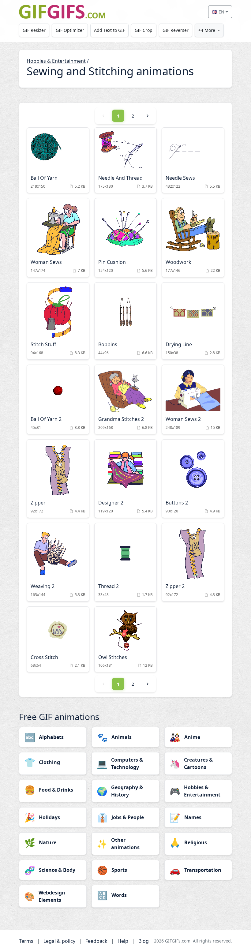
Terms (26, 941)
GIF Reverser (176, 30)
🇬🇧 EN (218, 12)
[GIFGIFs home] (62, 12)
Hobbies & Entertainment (56, 61)
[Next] (147, 116)
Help (123, 941)
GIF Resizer (34, 30)
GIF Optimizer (70, 30)
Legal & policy (59, 941)
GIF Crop (143, 30)
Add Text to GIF (109, 30)
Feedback (96, 941)
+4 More (206, 30)
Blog (143, 941)
